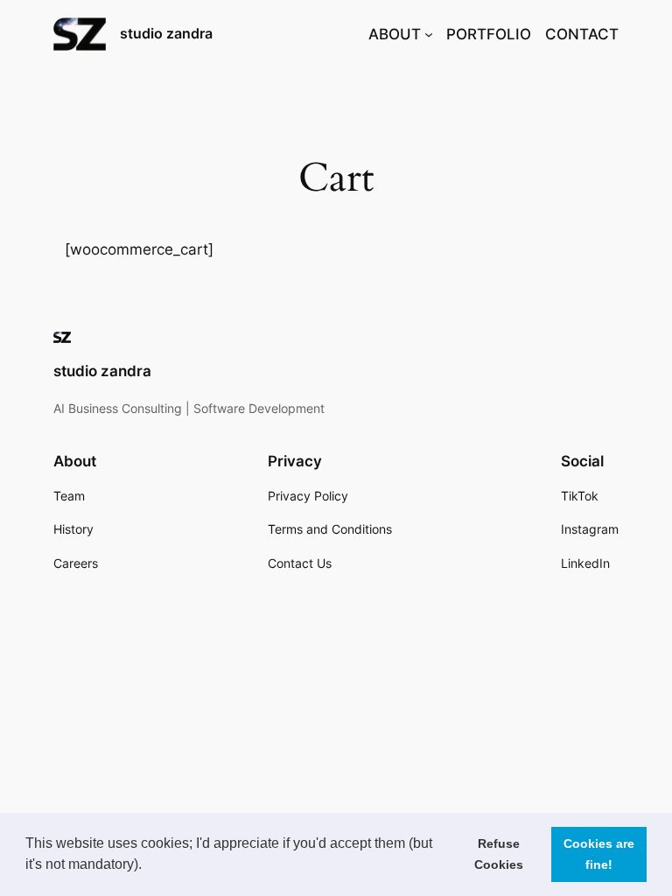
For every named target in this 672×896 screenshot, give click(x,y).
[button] (147, 866)
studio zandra (166, 33)
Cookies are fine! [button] (599, 854)
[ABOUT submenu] (428, 34)
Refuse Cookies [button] (498, 854)
